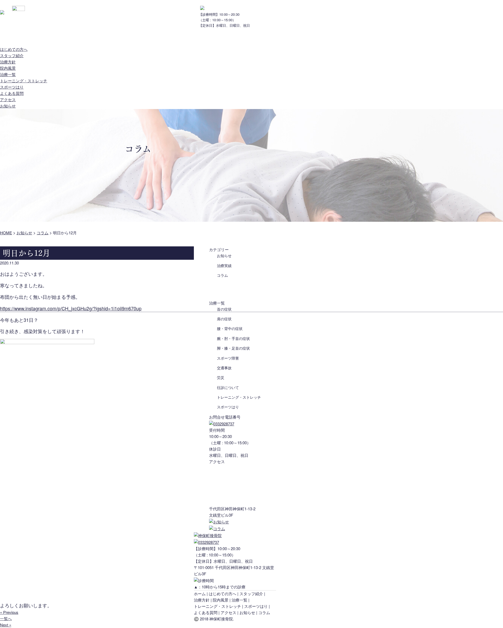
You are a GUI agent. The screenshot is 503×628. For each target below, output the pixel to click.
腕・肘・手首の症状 (233, 338)
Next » (5, 624)
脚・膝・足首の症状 (233, 348)
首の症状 (224, 309)
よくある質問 (175, 39)
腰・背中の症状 (230, 328)
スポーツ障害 (228, 358)
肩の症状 (224, 318)
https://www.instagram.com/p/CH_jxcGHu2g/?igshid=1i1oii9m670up (70, 308)
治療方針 (85, 39)
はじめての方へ (14, 39)
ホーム (200, 593)
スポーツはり (12, 87)
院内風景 (114, 39)
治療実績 (224, 265)
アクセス (208, 39)
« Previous (9, 612)
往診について (228, 387)
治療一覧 (143, 39)
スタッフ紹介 (52, 39)
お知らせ (237, 39)
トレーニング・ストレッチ (23, 80)
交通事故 (224, 367)
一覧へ (6, 618)
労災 (220, 377)
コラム (222, 275)
